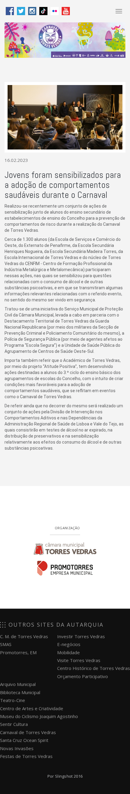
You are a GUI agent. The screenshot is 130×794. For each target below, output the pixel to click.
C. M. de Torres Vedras (24, 636)
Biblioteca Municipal (20, 692)
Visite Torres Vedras (78, 660)
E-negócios (68, 644)
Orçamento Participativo (82, 676)
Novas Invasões (17, 748)
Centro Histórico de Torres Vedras (93, 668)
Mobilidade (68, 652)
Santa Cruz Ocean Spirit (24, 740)
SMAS (5, 644)
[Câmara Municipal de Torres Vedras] (65, 547)
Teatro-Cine (12, 700)
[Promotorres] (65, 568)
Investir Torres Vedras (81, 636)
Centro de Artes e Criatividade (31, 708)
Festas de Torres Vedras (26, 756)
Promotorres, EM (18, 652)
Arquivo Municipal (18, 684)
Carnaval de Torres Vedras (28, 732)
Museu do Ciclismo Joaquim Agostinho (39, 716)
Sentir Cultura (14, 724)
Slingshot (64, 776)
